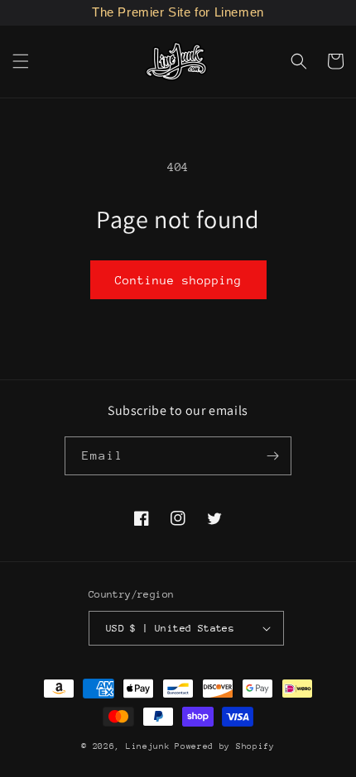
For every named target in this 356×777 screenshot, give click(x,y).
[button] (20, 61)
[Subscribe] (272, 455)
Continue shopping (178, 280)
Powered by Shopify (225, 746)
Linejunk (148, 746)
